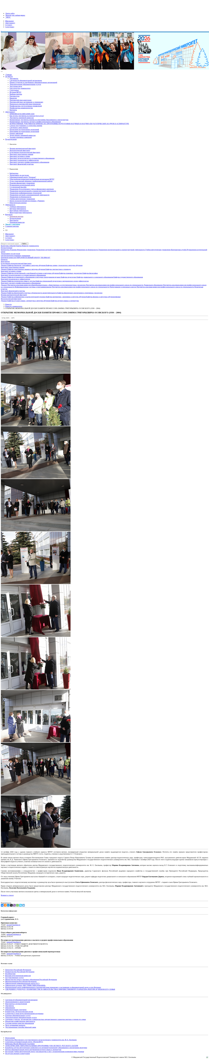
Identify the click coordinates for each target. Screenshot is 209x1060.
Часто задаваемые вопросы (15, 1025)
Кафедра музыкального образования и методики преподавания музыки (34, 277)
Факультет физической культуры (22, 164)
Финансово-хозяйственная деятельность (20, 1021)
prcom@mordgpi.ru (13, 925)
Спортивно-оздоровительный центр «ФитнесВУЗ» (24, 1042)
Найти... (25, 244)
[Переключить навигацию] (2, 71)
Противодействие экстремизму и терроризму (26, 102)
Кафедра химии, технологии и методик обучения (64, 265)
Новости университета (30, 246)
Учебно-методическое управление (22, 199)
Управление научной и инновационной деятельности (29, 195)
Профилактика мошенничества (21, 108)
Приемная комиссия (17, 222)
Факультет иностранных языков (21, 154)
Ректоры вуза (14, 96)
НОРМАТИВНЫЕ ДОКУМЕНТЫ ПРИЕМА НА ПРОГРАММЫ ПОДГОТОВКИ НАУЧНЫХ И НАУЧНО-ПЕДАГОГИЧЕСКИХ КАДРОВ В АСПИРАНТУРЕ (69, 124)
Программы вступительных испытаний (24, 131)
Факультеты (14, 220)
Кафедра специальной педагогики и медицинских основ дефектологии (62, 281)
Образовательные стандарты (15, 1010)
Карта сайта (9, 13)
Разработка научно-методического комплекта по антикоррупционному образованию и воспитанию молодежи (46, 1048)
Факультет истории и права (20, 156)
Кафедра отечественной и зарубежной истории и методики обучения (33, 273)
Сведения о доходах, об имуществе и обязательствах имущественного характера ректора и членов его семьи (45, 1019)
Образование (10, 1008)
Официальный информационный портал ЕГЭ (22, 983)
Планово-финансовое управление (22, 183)
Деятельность (10, 205)
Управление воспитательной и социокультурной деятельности (33, 191)
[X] (11, 905)
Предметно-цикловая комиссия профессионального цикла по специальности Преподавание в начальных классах (94, 287)
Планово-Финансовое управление (23, 250)
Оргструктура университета (20, 88)
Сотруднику (9, 27)
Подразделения (11, 139)
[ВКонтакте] (2, 905)
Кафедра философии (90, 273)
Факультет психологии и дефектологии (24, 160)
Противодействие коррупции (20, 100)
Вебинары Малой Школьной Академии (20, 1044)
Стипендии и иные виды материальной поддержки (24, 1013)
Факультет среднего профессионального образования (29, 162)
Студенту (8, 25)
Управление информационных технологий (26, 193)
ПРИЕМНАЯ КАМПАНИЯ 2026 (22, 114)
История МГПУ (15, 92)
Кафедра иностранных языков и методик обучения (26, 269)
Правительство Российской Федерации (19, 972)
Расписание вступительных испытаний (24, 129)
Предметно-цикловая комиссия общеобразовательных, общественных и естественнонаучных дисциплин (46, 285)
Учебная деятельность (18, 207)
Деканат (4, 265)
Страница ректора (12, 226)
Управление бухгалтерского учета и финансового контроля (32, 189)
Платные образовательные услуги (17, 1015)
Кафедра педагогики (69, 277)
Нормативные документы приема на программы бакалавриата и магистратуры (39, 120)
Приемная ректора (16, 216)
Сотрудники (14, 90)
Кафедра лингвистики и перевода (58, 269)
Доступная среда (16, 86)
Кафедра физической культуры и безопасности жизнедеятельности (32, 293)
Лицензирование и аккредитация (17, 1002)
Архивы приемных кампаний (21, 137)
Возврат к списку (7, 895)
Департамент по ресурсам (19, 175)
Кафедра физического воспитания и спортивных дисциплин (79, 293)
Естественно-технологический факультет (25, 152)
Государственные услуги (14, 977)
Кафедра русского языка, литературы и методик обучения (29, 301)
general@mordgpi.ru (14, 934)
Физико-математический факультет (23, 148)
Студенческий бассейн (18, 187)
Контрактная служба (179, 250)
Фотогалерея (10, 1038)
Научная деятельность (18, 209)
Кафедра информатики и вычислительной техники (26, 297)
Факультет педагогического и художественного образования (32, 158)
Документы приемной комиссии (22, 118)
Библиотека (14, 173)
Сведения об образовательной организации (26, 80)
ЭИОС (8, 17)
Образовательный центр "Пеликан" (23, 177)
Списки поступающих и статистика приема (26, 126)
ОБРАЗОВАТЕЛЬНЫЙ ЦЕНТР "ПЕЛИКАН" (33, 257)
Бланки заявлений (16, 133)
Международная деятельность (21, 212)
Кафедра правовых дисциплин (71, 273)
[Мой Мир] (8, 905)
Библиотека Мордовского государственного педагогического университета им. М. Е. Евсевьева (41, 1040)
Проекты (4, 259)
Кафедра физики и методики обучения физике (103, 297)
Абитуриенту (10, 23)
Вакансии (13, 98)
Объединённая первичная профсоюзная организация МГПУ (32, 179)
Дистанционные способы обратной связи (20, 1027)
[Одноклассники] (5, 905)
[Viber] (14, 905)
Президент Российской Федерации (18, 970)
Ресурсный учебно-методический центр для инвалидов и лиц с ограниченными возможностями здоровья (44, 1051)
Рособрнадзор (10, 974)
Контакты (13, 110)
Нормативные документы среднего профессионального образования (35, 122)
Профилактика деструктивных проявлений (26, 106)
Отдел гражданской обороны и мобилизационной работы (31, 181)
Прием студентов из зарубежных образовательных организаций (33, 82)
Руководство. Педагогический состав (19, 1011)
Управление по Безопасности (20, 197)
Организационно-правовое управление (15, 256)
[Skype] (20, 905)
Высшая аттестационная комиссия (18, 976)
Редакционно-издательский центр (22, 185)
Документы (14, 78)
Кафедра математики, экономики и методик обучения (66, 297)
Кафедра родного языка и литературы (65, 301)
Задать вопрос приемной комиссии (23, 135)
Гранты (19, 246)
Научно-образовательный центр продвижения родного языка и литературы (33, 1050)
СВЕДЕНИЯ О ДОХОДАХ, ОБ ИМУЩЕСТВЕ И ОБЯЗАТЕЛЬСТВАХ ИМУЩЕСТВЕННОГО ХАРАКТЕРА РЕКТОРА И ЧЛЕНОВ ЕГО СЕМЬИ (60, 989)
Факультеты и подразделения (16, 1004)
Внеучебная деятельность (19, 210)
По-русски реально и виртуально (17, 1053)
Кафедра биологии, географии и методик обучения (26, 265)
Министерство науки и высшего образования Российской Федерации (31, 979)
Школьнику (9, 21)
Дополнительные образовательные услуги (25, 84)
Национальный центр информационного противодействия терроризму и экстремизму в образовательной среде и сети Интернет (53, 987)
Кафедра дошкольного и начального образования (95, 277)
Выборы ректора (16, 94)
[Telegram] (23, 905)
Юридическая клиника (18, 203)
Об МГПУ (9, 76)
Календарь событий (8, 246)
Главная (8, 75)
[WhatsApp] (17, 905)
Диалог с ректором (12, 224)
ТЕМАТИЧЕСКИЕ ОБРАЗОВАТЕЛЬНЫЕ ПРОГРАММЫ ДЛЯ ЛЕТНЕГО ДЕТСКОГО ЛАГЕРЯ (41, 1046)
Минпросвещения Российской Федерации (21, 981)
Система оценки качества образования (19, 1023)
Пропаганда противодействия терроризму (25, 104)
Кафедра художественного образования (128, 277)
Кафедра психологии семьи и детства (21, 281)
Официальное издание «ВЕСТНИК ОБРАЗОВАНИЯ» (25, 985)
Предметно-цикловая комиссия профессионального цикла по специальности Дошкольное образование (124, 285)
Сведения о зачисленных (19, 127)
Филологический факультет (20, 150)
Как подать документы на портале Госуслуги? (27, 116)
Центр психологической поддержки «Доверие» (27, 201)
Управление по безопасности (87, 250)
